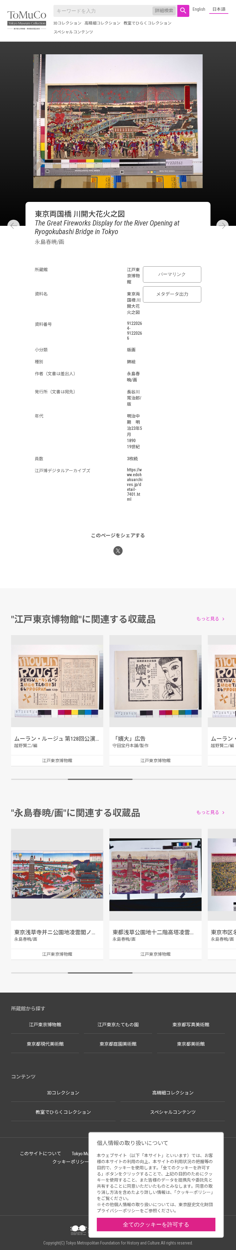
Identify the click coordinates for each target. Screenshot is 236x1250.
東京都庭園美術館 (118, 1044)
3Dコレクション (67, 23)
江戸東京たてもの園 (118, 1025)
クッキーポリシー (70, 1162)
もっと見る (207, 619)
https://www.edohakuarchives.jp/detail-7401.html (135, 484)
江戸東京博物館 (45, 1025)
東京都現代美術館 (45, 1044)
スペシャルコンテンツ (73, 32)
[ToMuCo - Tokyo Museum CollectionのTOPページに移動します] (26, 21)
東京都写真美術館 (190, 1025)
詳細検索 (164, 11)
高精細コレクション (102, 23)
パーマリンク (172, 274)
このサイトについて (40, 1153)
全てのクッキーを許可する (156, 1224)
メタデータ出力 (172, 294)
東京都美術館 (191, 1044)
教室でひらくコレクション (147, 23)
